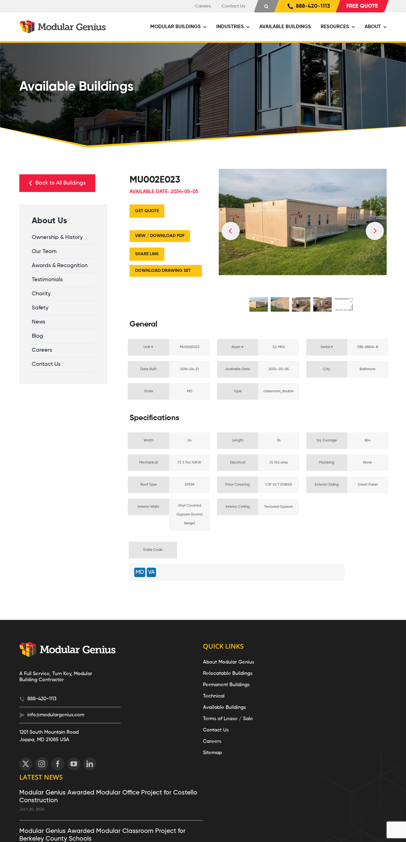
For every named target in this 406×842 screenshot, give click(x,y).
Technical (214, 696)
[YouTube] (73, 763)
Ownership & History (57, 237)
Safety (40, 308)
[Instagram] (41, 763)
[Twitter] (25, 763)
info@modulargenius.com (55, 714)
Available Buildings (224, 707)
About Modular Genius (228, 662)
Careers (42, 350)
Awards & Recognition (60, 266)
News (38, 322)
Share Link (147, 254)
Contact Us (46, 364)
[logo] (63, 23)
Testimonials (47, 280)
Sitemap (212, 752)
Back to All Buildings (60, 183)
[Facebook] (57, 763)
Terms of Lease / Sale (228, 718)
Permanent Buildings (226, 684)
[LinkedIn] (89, 763)
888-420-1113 (42, 698)
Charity (41, 294)
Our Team (44, 251)
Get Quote (147, 211)
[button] (266, 6)
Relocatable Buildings (227, 673)
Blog (37, 336)
